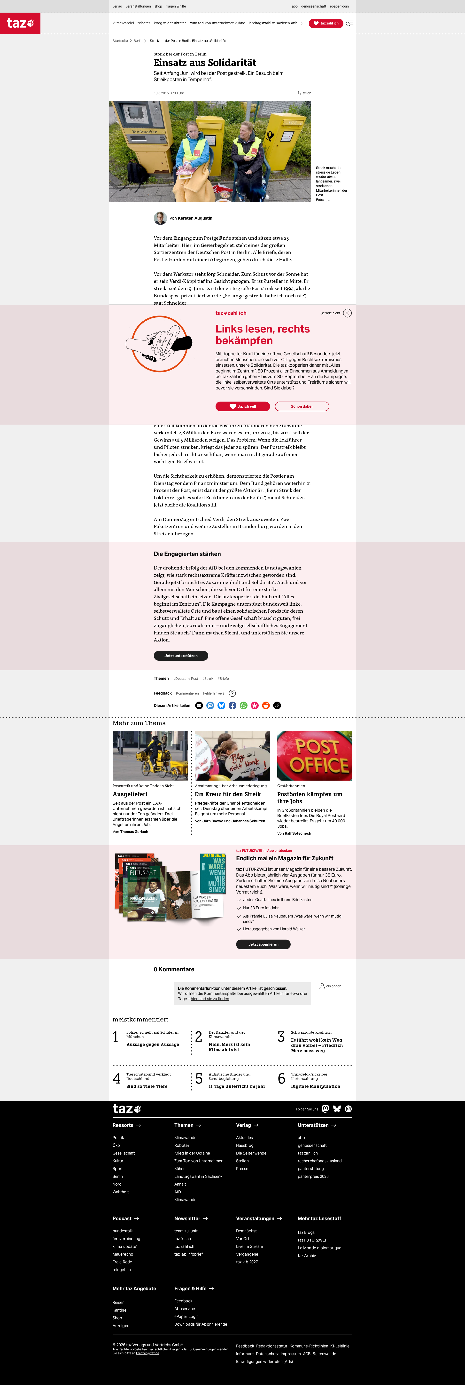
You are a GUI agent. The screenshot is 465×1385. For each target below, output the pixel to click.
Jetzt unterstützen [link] (181, 655)
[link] (124, 23)
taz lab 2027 (247, 1262)
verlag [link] (117, 6)
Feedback (183, 1301)
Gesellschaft (124, 1153)
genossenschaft (312, 1145)
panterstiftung (311, 1168)
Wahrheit (121, 1192)
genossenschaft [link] (313, 6)
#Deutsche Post (186, 678)
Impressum (291, 1353)
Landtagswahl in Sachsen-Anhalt (198, 1180)
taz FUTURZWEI (312, 1240)
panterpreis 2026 (313, 1176)
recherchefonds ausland (320, 1160)
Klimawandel (185, 1137)
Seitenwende (324, 1353)
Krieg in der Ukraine (192, 1153)
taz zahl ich (308, 1153)
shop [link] (158, 6)
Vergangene (247, 1254)
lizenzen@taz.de (147, 1353)
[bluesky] (337, 1111)
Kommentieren (188, 693)
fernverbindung (126, 1238)
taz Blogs (306, 1232)
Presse (242, 1168)
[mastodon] (326, 1111)
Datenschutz (267, 1353)
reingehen (122, 1269)
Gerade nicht (330, 313)
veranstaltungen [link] (138, 6)
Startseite (120, 40)
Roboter (181, 1145)
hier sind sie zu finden (210, 998)
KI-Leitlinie (339, 1346)
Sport (118, 1168)
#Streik (208, 678)
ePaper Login (186, 1316)
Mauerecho (123, 1254)
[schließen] (347, 313)
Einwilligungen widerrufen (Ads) (264, 1361)
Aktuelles (244, 1137)
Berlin (138, 40)
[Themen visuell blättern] (301, 23)
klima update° (125, 1246)
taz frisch (182, 1238)
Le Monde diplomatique (319, 1247)
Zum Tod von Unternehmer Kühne (198, 1164)
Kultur (118, 1160)
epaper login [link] (339, 6)
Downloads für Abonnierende (200, 1324)
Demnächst (246, 1231)
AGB (307, 1353)
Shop (117, 1318)
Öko (116, 1145)
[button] (350, 23)
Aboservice (184, 1308)
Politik (118, 1137)
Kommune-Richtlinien (309, 1346)
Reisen (119, 1302)
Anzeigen (121, 1325)
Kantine (119, 1310)
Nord (117, 1184)
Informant (245, 1353)
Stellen (242, 1160)
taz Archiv (307, 1255)
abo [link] (295, 6)
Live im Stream (249, 1246)
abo (301, 1137)
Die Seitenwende (251, 1153)
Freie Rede (122, 1262)
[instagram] (348, 1111)
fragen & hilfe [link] (176, 6)
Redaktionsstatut (272, 1346)
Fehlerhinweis (214, 693)
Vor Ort (242, 1238)
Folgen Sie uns (307, 1109)
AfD (177, 1192)
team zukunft (186, 1231)
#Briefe (223, 678)
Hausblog (245, 1145)
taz (127, 1109)
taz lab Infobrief (188, 1254)
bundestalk (123, 1231)
